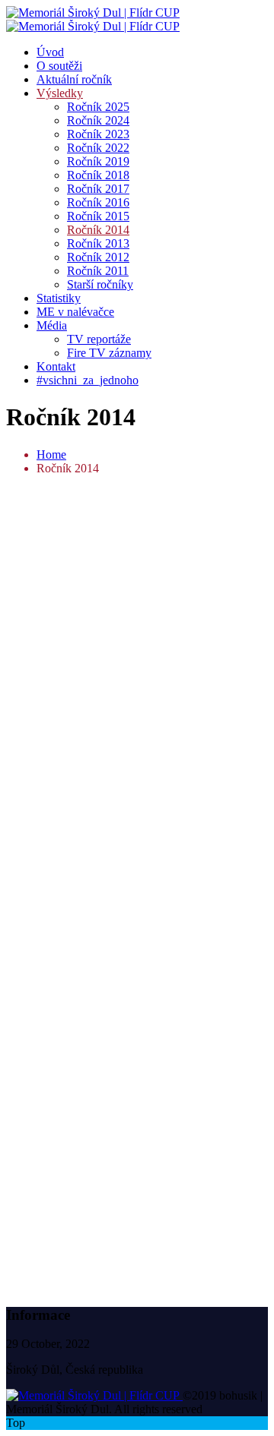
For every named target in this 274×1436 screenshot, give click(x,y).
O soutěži (59, 65)
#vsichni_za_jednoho (88, 380)
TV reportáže (99, 339)
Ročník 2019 (98, 161)
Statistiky (59, 298)
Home (51, 454)
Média (52, 325)
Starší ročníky (100, 284)
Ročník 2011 (98, 270)
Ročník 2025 (98, 106)
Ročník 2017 (98, 188)
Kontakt (56, 366)
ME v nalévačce (75, 311)
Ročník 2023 (98, 134)
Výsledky (60, 93)
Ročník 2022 (98, 147)
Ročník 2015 (98, 216)
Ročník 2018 (98, 175)
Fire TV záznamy (109, 352)
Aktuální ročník (74, 79)
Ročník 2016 (98, 202)
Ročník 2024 (98, 120)
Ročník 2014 (98, 229)
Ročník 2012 (98, 257)
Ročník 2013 (98, 243)
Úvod (50, 52)
